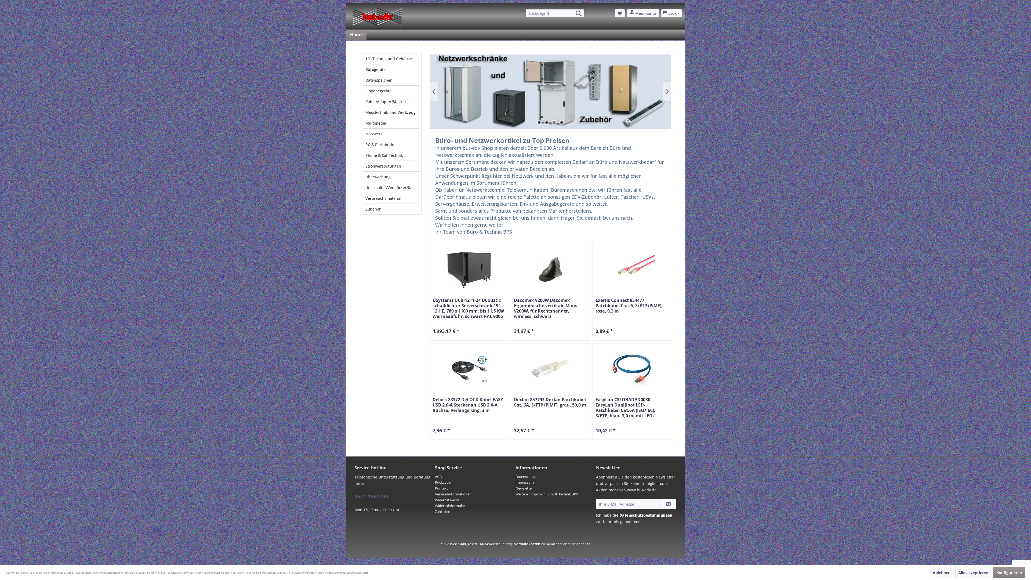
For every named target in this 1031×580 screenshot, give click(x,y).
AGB (438, 476)
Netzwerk (374, 133)
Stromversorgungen (383, 166)
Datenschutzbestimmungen (645, 515)
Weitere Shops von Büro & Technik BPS (547, 494)
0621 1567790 (371, 496)
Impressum (525, 482)
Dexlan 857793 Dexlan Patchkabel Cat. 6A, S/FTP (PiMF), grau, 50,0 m (550, 402)
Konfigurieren (1009, 572)
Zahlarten (442, 511)
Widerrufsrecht (447, 500)
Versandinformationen (453, 494)
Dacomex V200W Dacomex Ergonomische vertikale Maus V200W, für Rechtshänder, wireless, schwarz (545, 308)
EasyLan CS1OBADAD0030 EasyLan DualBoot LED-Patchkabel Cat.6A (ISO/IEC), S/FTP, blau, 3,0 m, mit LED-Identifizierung (625, 407)
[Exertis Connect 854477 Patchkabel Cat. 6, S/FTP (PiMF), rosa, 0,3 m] (632, 269)
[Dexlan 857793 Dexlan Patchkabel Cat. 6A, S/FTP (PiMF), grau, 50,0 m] (550, 369)
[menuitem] (555, 13)
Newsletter (524, 488)
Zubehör (373, 209)
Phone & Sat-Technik (384, 155)
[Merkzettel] (620, 13)
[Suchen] (578, 13)
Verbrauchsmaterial (383, 198)
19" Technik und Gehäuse (388, 58)
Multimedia (375, 123)
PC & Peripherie (379, 144)
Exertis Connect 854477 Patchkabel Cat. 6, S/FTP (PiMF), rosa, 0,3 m (629, 306)
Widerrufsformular (450, 505)
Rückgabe (443, 482)
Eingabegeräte (378, 90)
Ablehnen (941, 572)
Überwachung (378, 176)
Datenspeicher (378, 80)
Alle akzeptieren (973, 572)
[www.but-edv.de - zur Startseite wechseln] (377, 17)
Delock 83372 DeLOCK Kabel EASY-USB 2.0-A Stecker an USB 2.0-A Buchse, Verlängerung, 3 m (468, 405)
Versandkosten (527, 543)
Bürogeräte (375, 69)
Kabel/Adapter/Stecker (385, 101)
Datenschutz (526, 476)
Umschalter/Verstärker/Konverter (392, 187)
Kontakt (441, 488)
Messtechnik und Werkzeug (390, 112)
